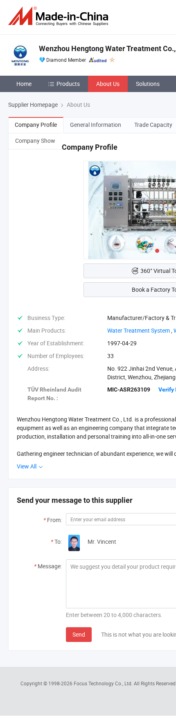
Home (24, 84)
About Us (108, 84)
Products (68, 84)
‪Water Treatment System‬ (138, 330)
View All (27, 466)
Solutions (148, 84)
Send (78, 634)
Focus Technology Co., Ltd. (104, 683)
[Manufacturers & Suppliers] (59, 16)
